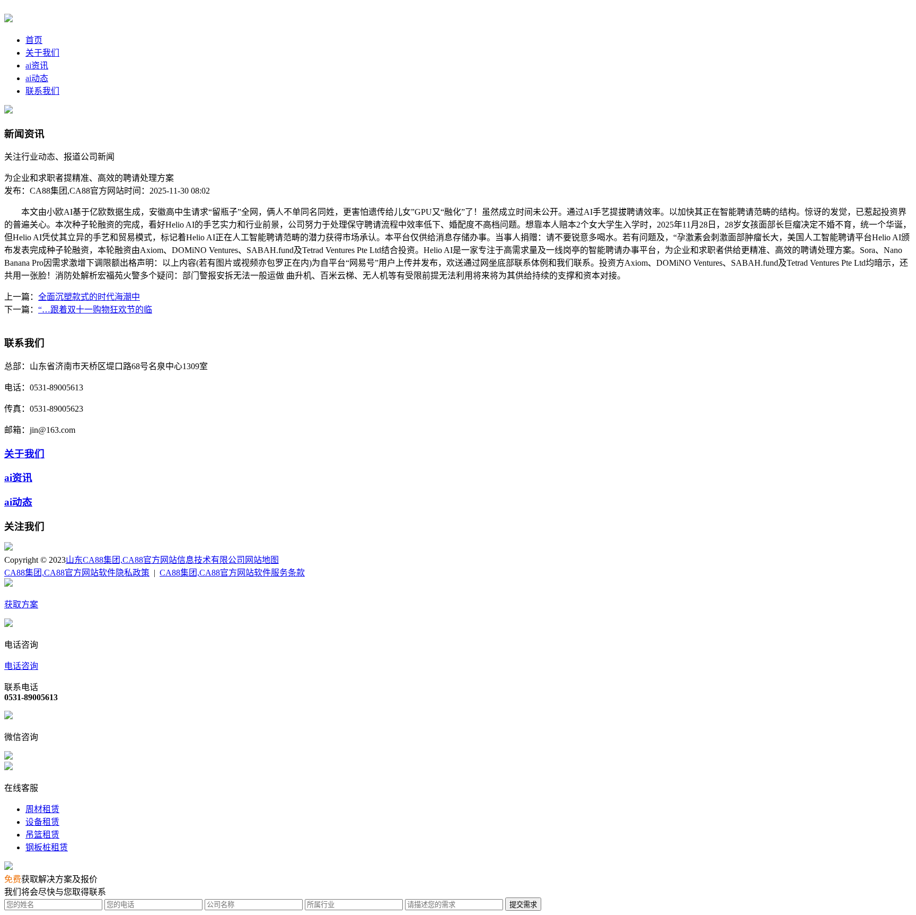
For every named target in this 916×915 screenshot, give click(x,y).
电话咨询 (21, 665)
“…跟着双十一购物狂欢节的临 (95, 309)
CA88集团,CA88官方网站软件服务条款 (232, 572)
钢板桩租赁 (46, 847)
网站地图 (262, 559)
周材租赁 (42, 809)
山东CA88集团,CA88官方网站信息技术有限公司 (155, 559)
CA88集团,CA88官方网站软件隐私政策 (76, 572)
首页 (33, 40)
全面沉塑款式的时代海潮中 (89, 296)
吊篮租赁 (42, 834)
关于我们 (42, 52)
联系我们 (42, 90)
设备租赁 (42, 821)
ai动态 (36, 78)
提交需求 (523, 905)
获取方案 (21, 604)
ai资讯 (36, 65)
